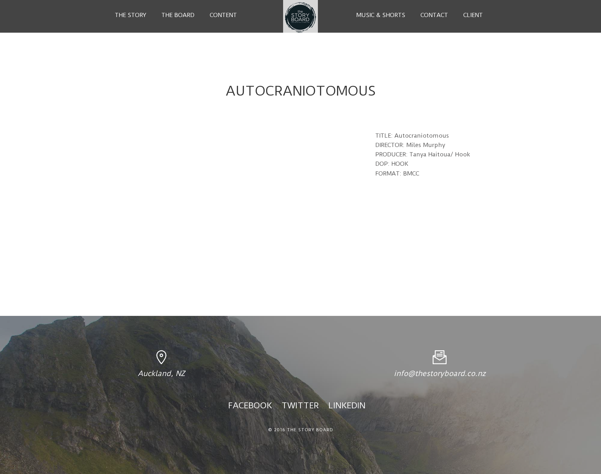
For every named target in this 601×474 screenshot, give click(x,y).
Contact (434, 14)
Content (223, 14)
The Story (130, 14)
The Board (177, 14)
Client (473, 14)
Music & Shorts (380, 14)
